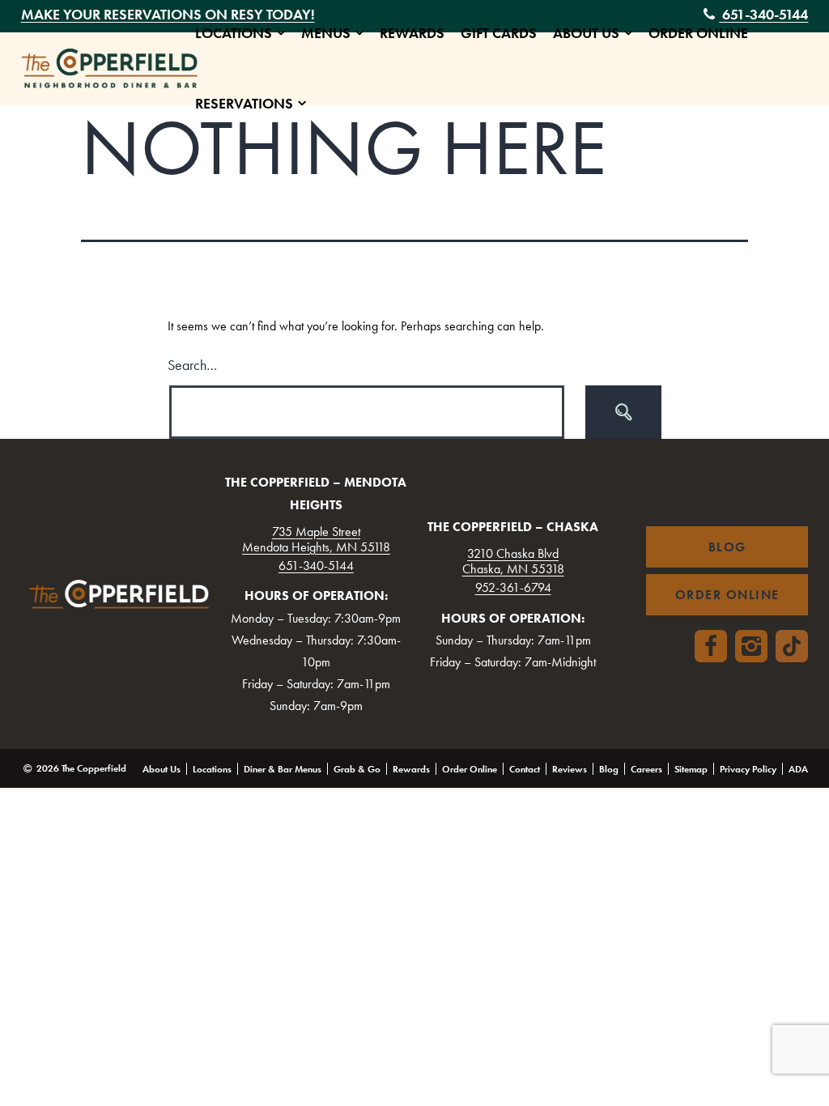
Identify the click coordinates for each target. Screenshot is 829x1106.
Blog (609, 769)
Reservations (244, 104)
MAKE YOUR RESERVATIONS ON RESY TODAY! (168, 14)
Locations (233, 33)
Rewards (412, 33)
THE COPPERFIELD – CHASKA (512, 526)
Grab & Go (357, 769)
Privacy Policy (748, 769)
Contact (524, 769)
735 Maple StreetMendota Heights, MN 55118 (316, 539)
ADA (798, 769)
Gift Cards (499, 33)
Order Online (698, 33)
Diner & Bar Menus (282, 769)
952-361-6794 (513, 587)
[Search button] (623, 412)
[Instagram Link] (751, 646)
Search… (192, 364)
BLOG (727, 546)
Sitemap (691, 769)
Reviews (569, 769)
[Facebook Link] (711, 646)
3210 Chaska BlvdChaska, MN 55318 (513, 561)
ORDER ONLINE (727, 594)
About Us (586, 33)
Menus (326, 33)
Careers (646, 769)
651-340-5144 (316, 565)
